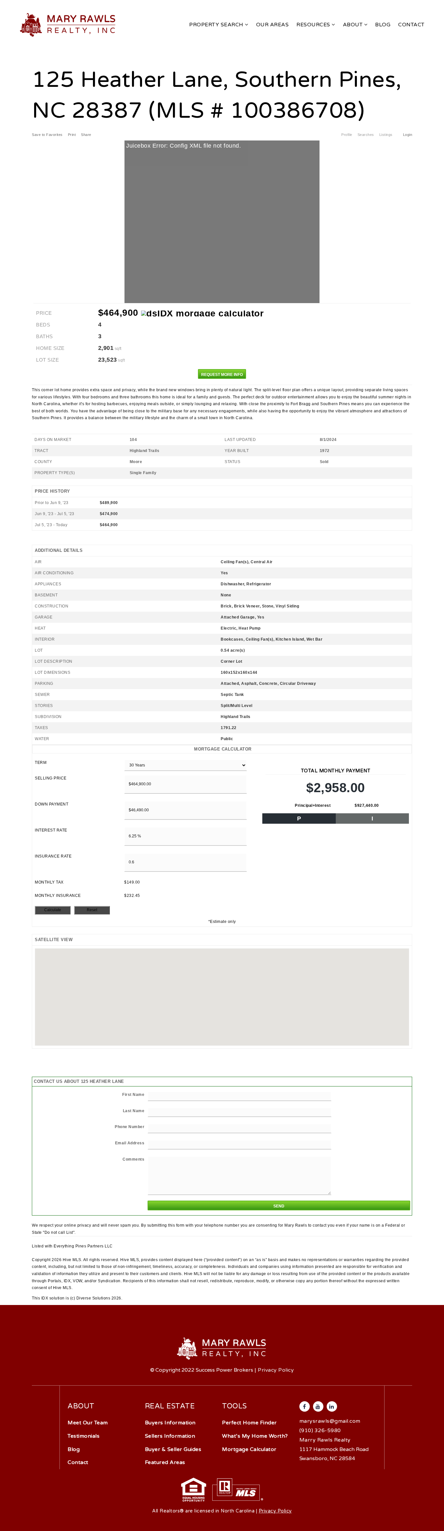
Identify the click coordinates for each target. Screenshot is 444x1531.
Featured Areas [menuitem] (165, 1462)
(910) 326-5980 (320, 1430)
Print (72, 135)
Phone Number (129, 1127)
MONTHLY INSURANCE (58, 895)
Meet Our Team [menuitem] (88, 1422)
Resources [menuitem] (314, 24)
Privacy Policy (276, 1370)
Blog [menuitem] (382, 24)
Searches (366, 135)
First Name (133, 1094)
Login (407, 135)
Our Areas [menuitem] (272, 24)
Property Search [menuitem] (217, 24)
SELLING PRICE (51, 778)
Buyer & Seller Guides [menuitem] (173, 1449)
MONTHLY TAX (49, 882)
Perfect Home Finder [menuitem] (249, 1422)
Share (86, 135)
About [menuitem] (353, 24)
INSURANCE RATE (53, 856)
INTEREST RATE (51, 830)
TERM (40, 762)
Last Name (134, 1111)
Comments (133, 1159)
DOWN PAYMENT (51, 804)
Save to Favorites (47, 135)
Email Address (130, 1143)
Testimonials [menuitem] (83, 1436)
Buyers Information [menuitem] (170, 1422)
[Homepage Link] (68, 24)
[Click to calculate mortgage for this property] (202, 313)
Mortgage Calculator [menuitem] (249, 1449)
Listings (386, 135)
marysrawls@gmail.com (329, 1421)
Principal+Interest (313, 805)
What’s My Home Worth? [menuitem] (255, 1436)
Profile (346, 135)
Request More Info (222, 374)
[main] (222, 651)
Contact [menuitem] (411, 24)
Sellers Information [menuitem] (170, 1436)
